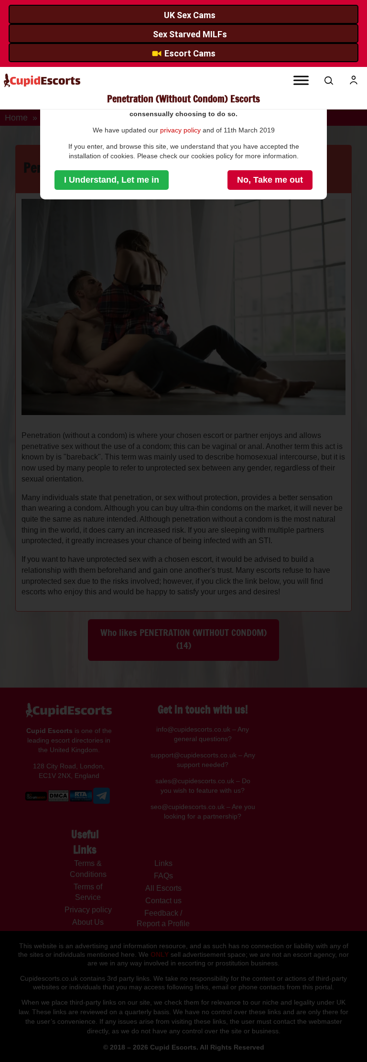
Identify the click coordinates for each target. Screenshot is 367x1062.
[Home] (42, 80)
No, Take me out (270, 180)
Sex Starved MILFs (190, 34)
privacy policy (180, 130)
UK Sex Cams (190, 15)
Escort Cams (190, 53)
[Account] (353, 80)
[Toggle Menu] (301, 80)
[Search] (328, 80)
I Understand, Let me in (111, 180)
